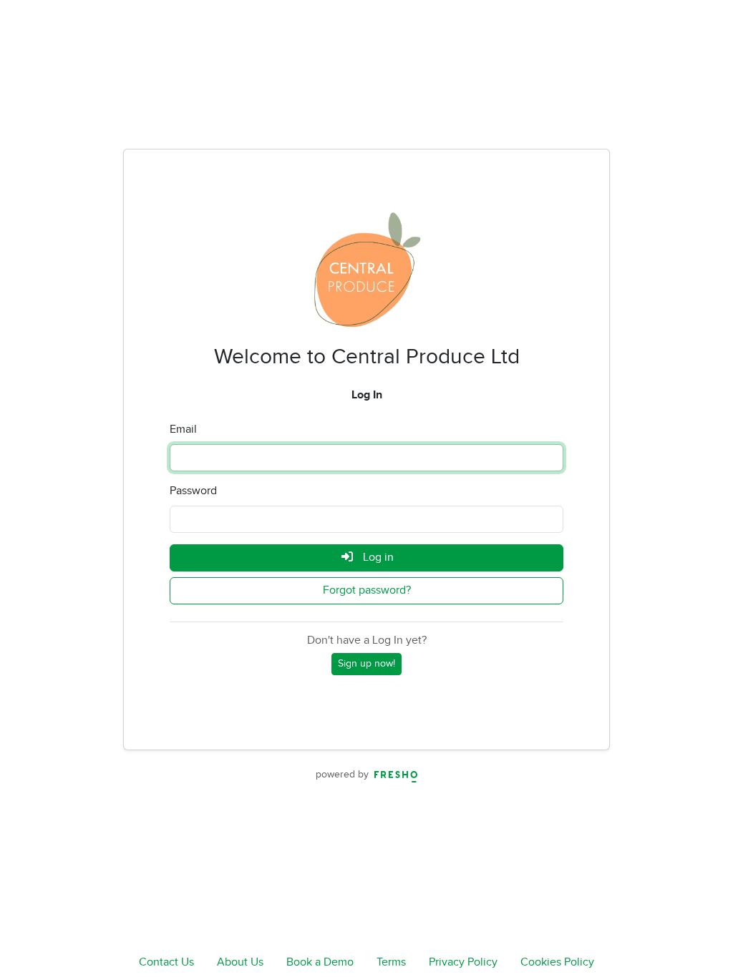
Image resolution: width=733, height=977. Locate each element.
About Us (240, 962)
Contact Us (166, 962)
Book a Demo (320, 962)
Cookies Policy (557, 962)
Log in (377, 557)
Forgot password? (367, 590)
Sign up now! (366, 663)
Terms (391, 962)
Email (183, 429)
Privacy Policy (463, 962)
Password (193, 491)
